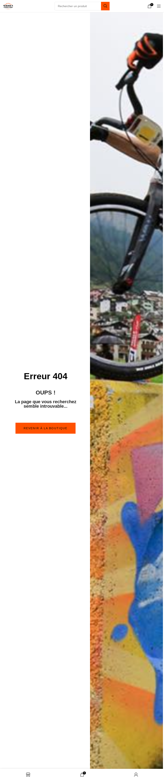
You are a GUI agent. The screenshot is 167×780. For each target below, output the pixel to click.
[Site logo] (8, 6)
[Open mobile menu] (159, 6)
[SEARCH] (105, 6)
